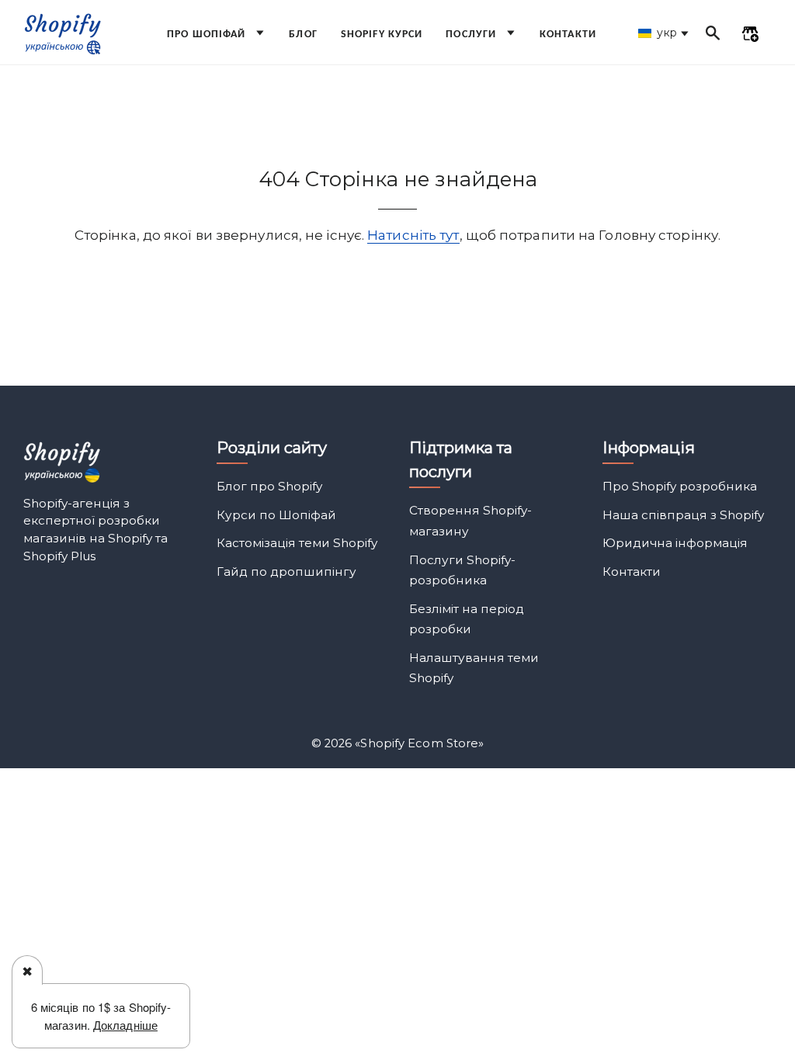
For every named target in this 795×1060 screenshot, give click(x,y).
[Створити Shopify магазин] (749, 35)
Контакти (568, 34)
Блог (303, 34)
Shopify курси (382, 34)
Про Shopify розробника (679, 486)
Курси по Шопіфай (276, 514)
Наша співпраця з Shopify (683, 514)
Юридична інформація (675, 542)
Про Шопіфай (207, 34)
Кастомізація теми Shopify (297, 542)
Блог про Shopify (269, 486)
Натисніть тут (413, 235)
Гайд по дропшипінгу (286, 571)
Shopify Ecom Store (419, 743)
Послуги (472, 34)
